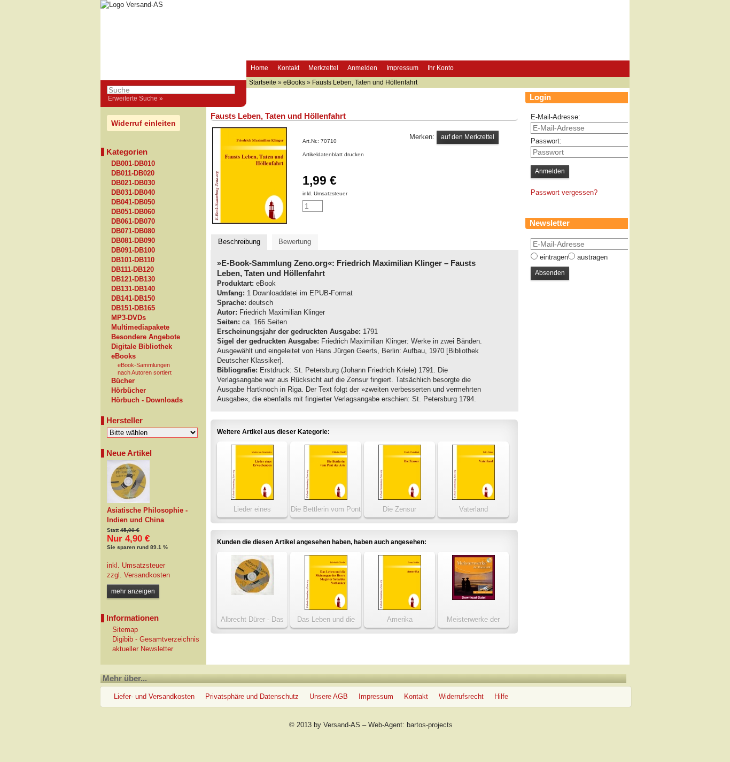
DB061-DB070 (133, 221)
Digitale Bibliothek (141, 346)
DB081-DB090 (133, 241)
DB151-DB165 (133, 308)
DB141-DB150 (133, 298)
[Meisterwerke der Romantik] (473, 597)
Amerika (400, 619)
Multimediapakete (140, 327)
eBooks (123, 356)
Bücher (123, 381)
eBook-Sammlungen (144, 365)
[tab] (239, 242)
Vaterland (473, 509)
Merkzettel (323, 68)
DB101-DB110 (132, 260)
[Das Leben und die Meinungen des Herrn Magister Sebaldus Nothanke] (326, 608)
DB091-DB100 (133, 250)
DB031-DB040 (133, 192)
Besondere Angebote (145, 337)
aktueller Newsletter (142, 649)
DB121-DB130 (133, 279)
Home (259, 68)
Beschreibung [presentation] (239, 242)
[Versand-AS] (131, 5)
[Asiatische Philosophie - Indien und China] (128, 501)
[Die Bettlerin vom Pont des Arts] (326, 497)
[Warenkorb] (468, 69)
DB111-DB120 (132, 269)
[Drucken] (370, 154)
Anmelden (362, 68)
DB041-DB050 (133, 202)
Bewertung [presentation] (294, 242)
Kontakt (288, 68)
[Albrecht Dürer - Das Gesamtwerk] (252, 593)
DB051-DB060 (133, 212)
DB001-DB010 (133, 163)
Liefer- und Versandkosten (154, 696)
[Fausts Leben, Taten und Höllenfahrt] (249, 221)
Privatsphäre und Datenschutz (252, 696)
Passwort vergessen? (564, 192)
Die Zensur (399, 509)
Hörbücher (128, 390)
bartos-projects (430, 725)
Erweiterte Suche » (135, 98)
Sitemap (125, 630)
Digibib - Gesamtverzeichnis (155, 639)
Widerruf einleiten (143, 123)
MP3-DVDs (128, 318)
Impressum (402, 68)
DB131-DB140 (133, 289)
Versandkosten (146, 575)
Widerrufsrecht (461, 696)
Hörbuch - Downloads (147, 400)
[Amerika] (399, 608)
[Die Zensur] (399, 497)
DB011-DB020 (132, 173)
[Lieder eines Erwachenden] (252, 497)
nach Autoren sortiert (145, 372)
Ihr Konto (441, 68)
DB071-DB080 (133, 231)
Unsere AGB (328, 696)
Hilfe (501, 696)
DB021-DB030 (133, 183)
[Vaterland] (473, 497)
